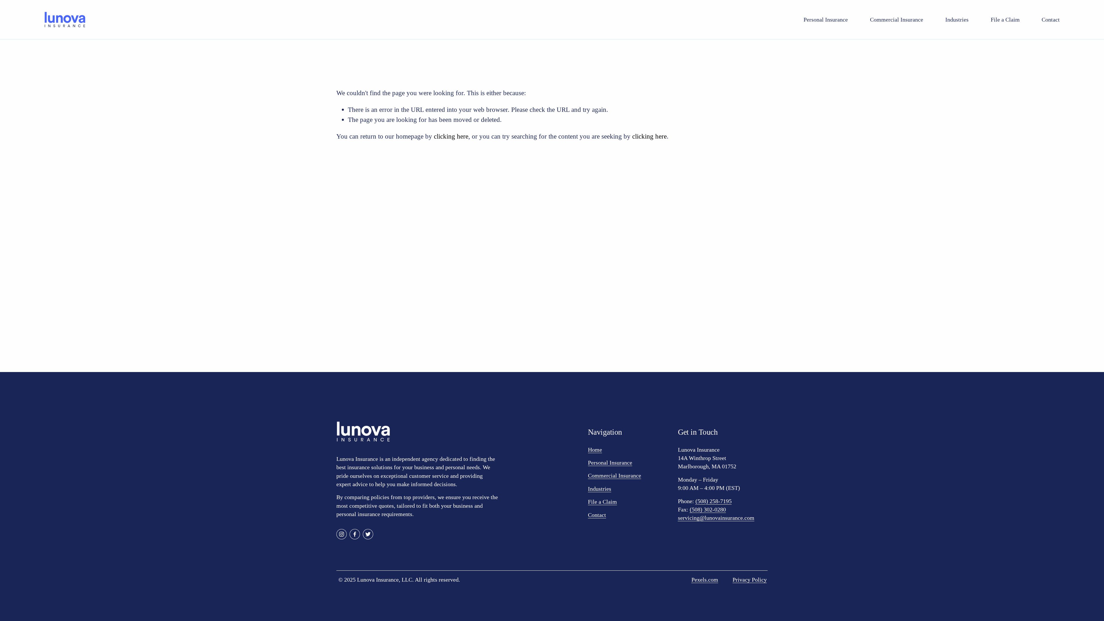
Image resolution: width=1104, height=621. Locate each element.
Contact (1051, 20)
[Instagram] (341, 534)
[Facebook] (355, 534)
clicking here (451, 136)
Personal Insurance (826, 20)
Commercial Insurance (896, 20)
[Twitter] (368, 534)
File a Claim (1005, 20)
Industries (957, 20)
